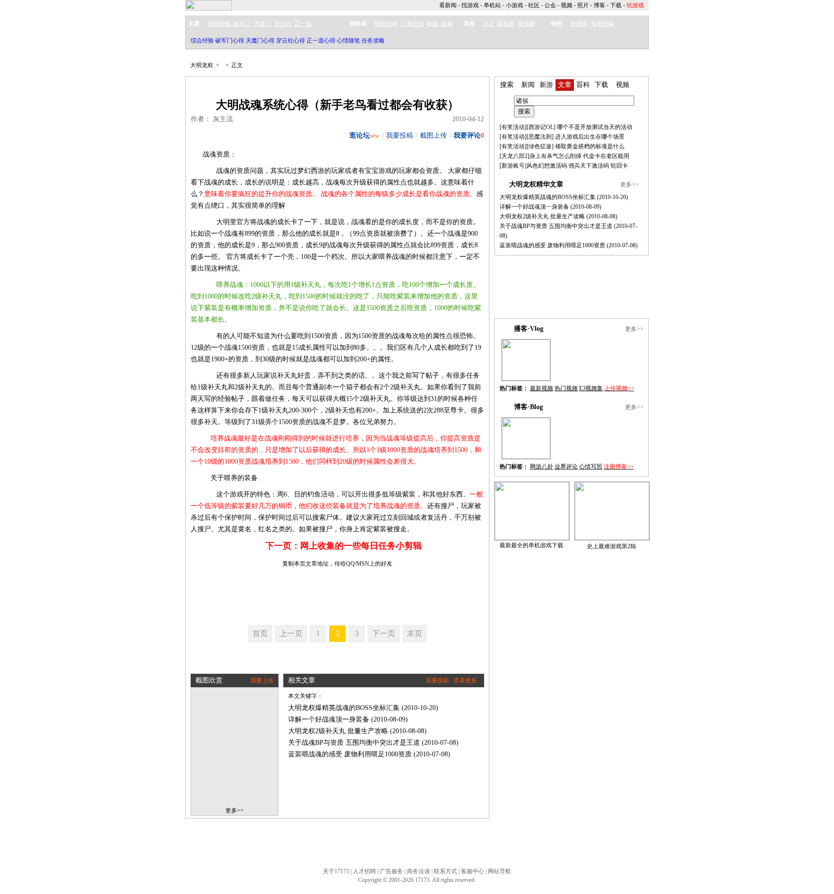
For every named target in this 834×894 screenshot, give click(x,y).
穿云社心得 (290, 40)
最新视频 (541, 388)
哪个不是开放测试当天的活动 (594, 127)
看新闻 (448, 5)
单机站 (492, 5)
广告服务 (391, 871)
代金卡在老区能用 (606, 156)
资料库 (358, 23)
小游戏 (514, 5)
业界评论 (566, 466)
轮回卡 (619, 165)
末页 (414, 633)
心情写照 (590, 466)
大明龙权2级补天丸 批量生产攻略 (338, 731)
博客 (599, 5)
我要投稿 (399, 135)
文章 (194, 23)
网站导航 (499, 871)
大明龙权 (201, 65)
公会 (550, 5)
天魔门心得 (260, 40)
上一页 (291, 633)
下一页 (383, 633)
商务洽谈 (418, 871)
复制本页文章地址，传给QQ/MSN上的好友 (337, 563)
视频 (566, 5)
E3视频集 (591, 388)
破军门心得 (229, 40)
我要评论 (467, 135)
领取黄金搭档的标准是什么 (590, 146)
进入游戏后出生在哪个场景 (590, 136)
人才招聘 (364, 871)
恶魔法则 (540, 136)
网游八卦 (541, 466)
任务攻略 (373, 40)
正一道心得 (320, 40)
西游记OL (541, 127)
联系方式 (445, 871)
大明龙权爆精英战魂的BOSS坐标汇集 (344, 707)
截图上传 (433, 135)
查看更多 (465, 680)
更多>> (234, 810)
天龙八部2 (514, 156)
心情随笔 (348, 40)
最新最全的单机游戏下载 (531, 545)
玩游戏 (635, 5)
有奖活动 (513, 127)
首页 (260, 633)
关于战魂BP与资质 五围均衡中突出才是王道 (354, 742)
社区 (534, 5)
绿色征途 (540, 146)
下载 (616, 5)
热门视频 (566, 388)
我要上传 (262, 680)
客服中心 (472, 871)
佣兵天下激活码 (589, 165)
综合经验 (202, 40)
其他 (469, 23)
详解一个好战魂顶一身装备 (328, 719)
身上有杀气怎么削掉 (555, 156)
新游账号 (513, 165)
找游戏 (470, 5)
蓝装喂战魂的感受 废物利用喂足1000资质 (350, 754)
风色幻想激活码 (547, 165)
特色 (557, 23)
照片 (583, 5)
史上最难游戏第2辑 (611, 546)
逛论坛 (359, 135)
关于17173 (336, 871)
